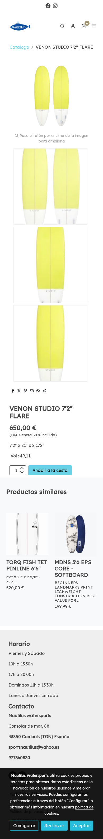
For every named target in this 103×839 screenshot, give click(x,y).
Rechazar (54, 825)
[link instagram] (55, 5)
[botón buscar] (62, 25)
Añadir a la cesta (50, 470)
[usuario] (73, 25)
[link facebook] (47, 5)
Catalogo (19, 47)
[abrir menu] (94, 25)
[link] (21, 25)
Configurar (24, 825)
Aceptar (81, 825)
